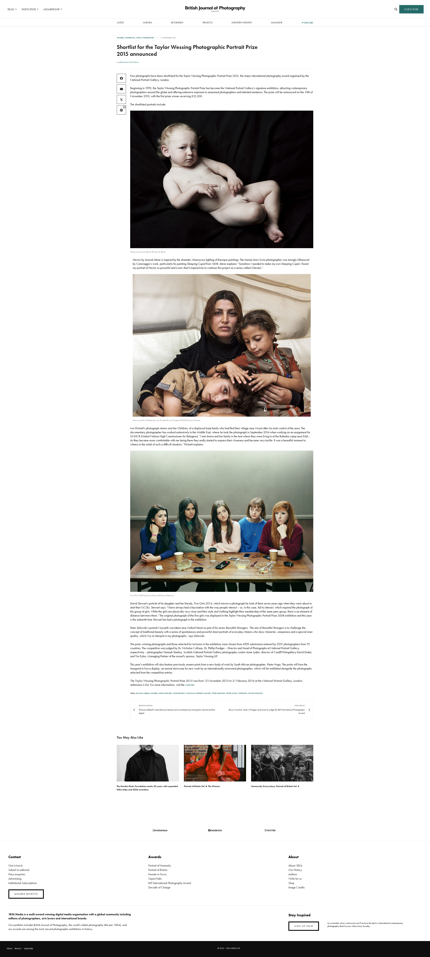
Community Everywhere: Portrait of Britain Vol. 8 (275, 786)
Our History (295, 870)
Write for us (295, 879)
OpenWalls (155, 879)
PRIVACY (18, 948)
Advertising (14, 879)
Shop (291, 883)
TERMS (9, 948)
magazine (277, 22)
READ (11, 9)
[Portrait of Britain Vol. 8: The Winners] (215, 763)
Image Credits (296, 887)
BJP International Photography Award (169, 883)
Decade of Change (159, 887)
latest (120, 22)
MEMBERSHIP (52, 9)
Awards (120, 38)
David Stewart (165, 693)
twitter (271, 830)
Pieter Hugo (231, 693)
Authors (292, 874)
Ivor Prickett (179, 693)
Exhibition (130, 38)
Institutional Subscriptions (22, 883)
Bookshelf (177, 22)
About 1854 (295, 865)
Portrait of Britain (157, 870)
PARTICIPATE (29, 9)
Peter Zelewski (218, 693)
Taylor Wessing (255, 693)
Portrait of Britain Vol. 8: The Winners (202, 786)
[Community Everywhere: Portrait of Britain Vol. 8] (282, 763)
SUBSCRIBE (411, 9)
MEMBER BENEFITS (26, 894)
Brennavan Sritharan (129, 62)
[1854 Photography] (215, 9)
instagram (161, 830)
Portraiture (148, 38)
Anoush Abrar (142, 693)
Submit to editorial (18, 870)
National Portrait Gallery (198, 693)
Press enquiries (16, 874)
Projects (207, 22)
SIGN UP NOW (303, 926)
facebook (216, 830)
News (138, 38)
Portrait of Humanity (159, 865)
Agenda (147, 22)
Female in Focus (157, 874)
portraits (242, 693)
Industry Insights (242, 22)
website (189, 685)
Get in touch (15, 865)
